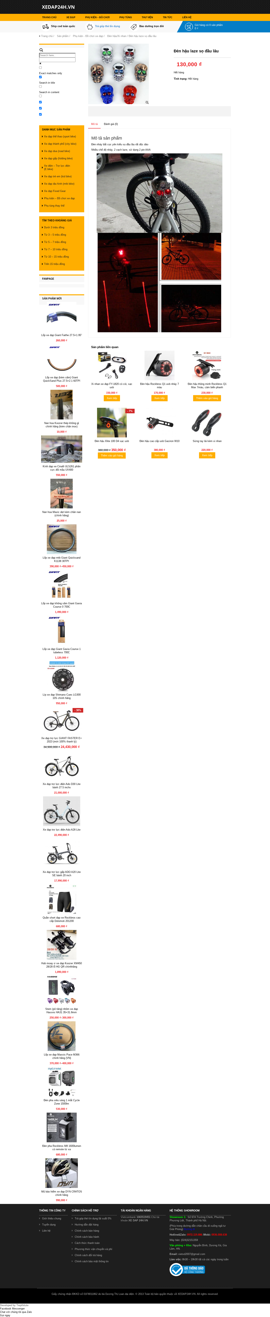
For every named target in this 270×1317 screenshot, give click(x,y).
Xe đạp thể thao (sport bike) (60, 136)
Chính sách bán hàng (87, 1230)
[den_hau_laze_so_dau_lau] (118, 73)
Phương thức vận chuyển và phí (93, 1249)
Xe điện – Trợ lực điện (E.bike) (57, 167)
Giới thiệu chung (51, 1218)
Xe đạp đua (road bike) (57, 151)
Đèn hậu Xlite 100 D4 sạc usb (112, 441)
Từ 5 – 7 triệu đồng (55, 242)
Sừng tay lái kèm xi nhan (207, 441)
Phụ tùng (125, 17)
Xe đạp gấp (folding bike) (58, 158)
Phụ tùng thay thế (54, 205)
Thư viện (147, 17)
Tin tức (167, 17)
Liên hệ (187, 17)
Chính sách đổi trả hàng (88, 1255)
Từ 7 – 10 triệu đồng (55, 249)
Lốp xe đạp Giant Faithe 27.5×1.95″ (61, 335)
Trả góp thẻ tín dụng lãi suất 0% (93, 1218)
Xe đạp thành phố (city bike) (60, 143)
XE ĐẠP (70, 17)
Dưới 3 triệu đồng (54, 227)
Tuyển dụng (49, 1224)
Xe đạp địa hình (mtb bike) (59, 183)
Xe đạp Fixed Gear (55, 191)
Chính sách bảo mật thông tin (92, 1261)
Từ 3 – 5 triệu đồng (55, 234)
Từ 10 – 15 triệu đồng (56, 256)
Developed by (14, 1305)
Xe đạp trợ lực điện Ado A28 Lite (61, 829)
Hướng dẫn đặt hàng (86, 1224)
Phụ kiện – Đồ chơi (97, 17)
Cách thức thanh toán (87, 1242)
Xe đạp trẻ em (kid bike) (58, 176)
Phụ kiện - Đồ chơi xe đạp (88, 36)
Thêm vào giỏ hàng (207, 398)
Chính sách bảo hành (87, 1236)
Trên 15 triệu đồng (54, 263)
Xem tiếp (112, 398)
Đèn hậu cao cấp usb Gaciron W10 (159, 441)
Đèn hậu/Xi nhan (116, 36)
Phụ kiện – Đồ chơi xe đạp (59, 198)
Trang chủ (49, 17)
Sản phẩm (63, 36)
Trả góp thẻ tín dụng (107, 26)
